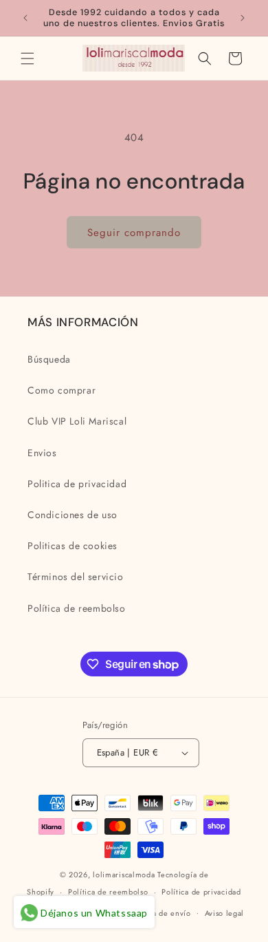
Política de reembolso (76, 608)
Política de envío (160, 913)
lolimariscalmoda (124, 874)
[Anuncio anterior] (25, 18)
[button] (27, 58)
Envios (42, 453)
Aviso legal (225, 913)
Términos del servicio (75, 577)
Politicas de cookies (72, 546)
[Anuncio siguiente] (242, 18)
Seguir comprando (134, 232)
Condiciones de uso (72, 515)
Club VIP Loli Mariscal (76, 421)
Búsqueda (49, 359)
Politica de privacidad (76, 484)
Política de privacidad (201, 891)
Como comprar (61, 390)
